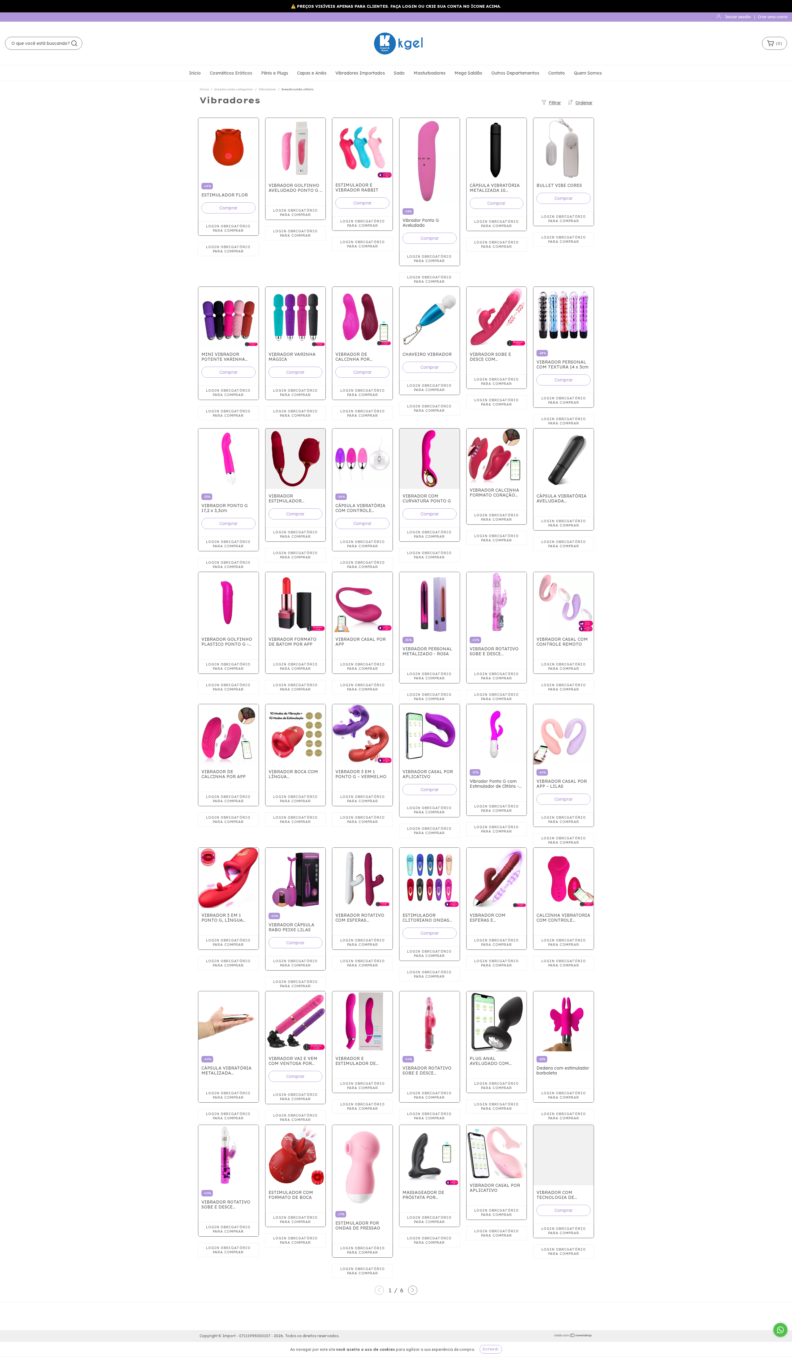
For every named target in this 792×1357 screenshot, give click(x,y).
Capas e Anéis (311, 73)
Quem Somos (588, 73)
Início (195, 73)
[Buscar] (74, 43)
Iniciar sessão (738, 17)
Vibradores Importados (360, 73)
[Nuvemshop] (573, 1336)
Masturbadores (430, 73)
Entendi (491, 1349)
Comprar (228, 208)
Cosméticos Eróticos (231, 73)
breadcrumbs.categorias (233, 89)
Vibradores (267, 89)
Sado (399, 73)
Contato (556, 73)
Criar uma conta (772, 17)
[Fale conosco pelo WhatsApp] (780, 1330)
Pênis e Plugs (274, 73)
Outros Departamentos (515, 73)
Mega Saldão (468, 73)
